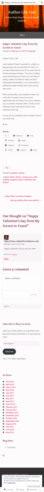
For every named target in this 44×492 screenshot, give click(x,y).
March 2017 (10, 404)
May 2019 (10, 382)
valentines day (30, 180)
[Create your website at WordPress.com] (22, 2)
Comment (33, 295)
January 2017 (11, 410)
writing (21, 173)
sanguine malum (16, 180)
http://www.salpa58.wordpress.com (21, 241)
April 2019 (10, 384)
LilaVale (32, 51)
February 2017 (11, 407)
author (12, 177)
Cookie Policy (11, 483)
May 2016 (10, 432)
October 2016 (11, 418)
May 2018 (10, 390)
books (18, 177)
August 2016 (11, 424)
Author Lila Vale (22, 12)
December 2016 (12, 413)
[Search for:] (22, 306)
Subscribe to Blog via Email (16, 324)
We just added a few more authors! (24, 200)
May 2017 (10, 399)
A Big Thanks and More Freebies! (18, 196)
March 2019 (10, 387)
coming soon (27, 177)
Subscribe (9, 352)
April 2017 (10, 401)
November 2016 (12, 415)
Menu (22, 35)
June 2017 (10, 396)
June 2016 (10, 430)
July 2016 (10, 427)
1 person (14, 254)
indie (35, 177)
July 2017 (10, 393)
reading (6, 180)
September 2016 (12, 421)
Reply (6, 259)
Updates (14, 173)
